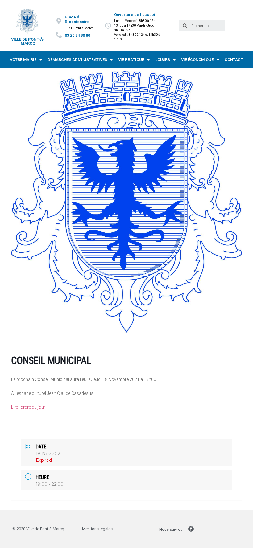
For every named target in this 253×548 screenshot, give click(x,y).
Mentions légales (97, 528)
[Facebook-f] (191, 529)
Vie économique (197, 59)
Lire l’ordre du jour (28, 407)
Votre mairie (23, 59)
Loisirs (162, 59)
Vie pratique (131, 59)
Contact (234, 59)
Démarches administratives (77, 59)
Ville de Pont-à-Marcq (27, 41)
